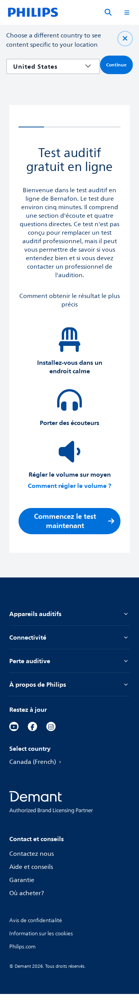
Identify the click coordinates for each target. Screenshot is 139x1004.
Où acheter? (26, 893)
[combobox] (47, 66)
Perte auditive (29, 661)
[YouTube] (14, 726)
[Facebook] (32, 726)
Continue (116, 65)
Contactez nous (31, 854)
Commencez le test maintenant (65, 521)
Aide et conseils (31, 867)
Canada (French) (32, 762)
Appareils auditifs (35, 614)
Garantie (21, 880)
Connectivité (27, 637)
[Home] (33, 12)
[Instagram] (51, 726)
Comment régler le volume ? (69, 485)
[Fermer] (125, 38)
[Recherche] (108, 12)
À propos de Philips (37, 684)
